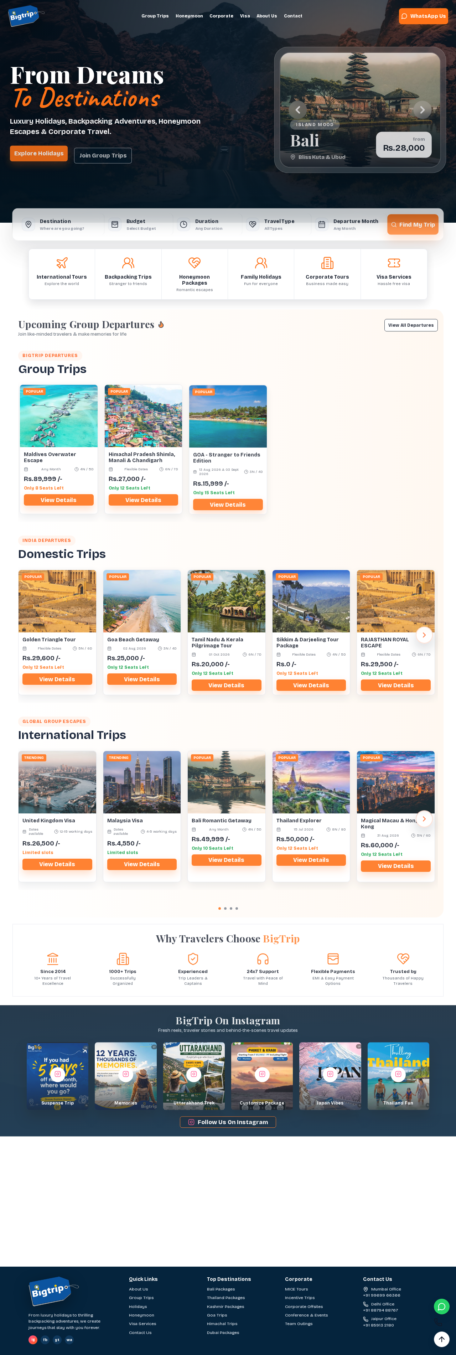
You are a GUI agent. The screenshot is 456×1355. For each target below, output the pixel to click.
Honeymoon (189, 16)
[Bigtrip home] (26, 16)
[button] (57, 1074)
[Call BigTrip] (442, 1323)
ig (33, 1340)
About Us (266, 16)
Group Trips (155, 16)
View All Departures (411, 323)
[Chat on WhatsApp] (442, 1306)
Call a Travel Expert (220, 1263)
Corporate (221, 16)
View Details (59, 498)
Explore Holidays (39, 151)
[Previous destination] (297, 109)
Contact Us (140, 1332)
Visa (245, 16)
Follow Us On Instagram (233, 1120)
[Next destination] (421, 109)
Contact (293, 16)
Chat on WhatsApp (144, 1263)
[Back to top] (442, 1339)
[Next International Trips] (424, 817)
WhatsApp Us (428, 16)
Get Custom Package (299, 1263)
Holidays (138, 1306)
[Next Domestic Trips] (424, 633)
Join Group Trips (103, 152)
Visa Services (142, 1323)
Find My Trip (420, 219)
